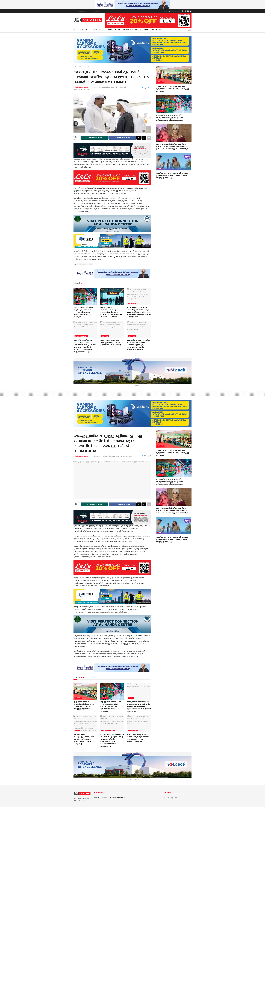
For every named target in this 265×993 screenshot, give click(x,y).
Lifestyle (144, 30)
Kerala (102, 30)
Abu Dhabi (86, 66)
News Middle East (83, 798)
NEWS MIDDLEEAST (79, 11)
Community (156, 30)
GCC (87, 30)
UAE (74, 30)
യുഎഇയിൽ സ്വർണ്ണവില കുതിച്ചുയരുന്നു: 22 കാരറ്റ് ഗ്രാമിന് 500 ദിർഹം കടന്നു (110, 342)
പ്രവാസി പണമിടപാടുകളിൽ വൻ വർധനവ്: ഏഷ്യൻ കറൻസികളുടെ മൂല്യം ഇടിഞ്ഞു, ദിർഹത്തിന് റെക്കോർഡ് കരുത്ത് (138, 345)
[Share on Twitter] (138, 138)
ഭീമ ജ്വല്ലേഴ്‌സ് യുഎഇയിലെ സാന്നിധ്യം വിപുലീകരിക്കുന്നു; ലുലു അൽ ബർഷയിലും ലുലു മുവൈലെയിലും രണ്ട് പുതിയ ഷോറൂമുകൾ (139, 312)
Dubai (85, 430)
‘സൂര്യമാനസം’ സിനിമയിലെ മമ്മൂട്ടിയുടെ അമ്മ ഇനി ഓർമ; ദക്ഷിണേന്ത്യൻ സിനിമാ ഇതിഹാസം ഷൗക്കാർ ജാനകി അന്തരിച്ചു (172, 146)
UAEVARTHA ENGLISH (94, 11)
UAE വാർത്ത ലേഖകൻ (82, 87)
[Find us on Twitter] (185, 11)
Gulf (82, 30)
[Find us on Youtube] (191, 11)
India (95, 30)
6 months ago (96, 87)
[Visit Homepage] (87, 20)
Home (75, 66)
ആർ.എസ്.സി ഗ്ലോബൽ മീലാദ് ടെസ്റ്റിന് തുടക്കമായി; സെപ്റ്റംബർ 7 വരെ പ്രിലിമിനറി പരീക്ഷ (138, 738)
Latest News (82, 264)
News (110, 30)
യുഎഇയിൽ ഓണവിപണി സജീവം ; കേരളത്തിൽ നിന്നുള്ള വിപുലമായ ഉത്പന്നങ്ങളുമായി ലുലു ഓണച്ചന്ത (83, 312)
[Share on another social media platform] (149, 138)
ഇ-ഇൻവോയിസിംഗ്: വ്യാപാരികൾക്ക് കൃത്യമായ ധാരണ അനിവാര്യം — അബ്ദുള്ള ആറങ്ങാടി (172, 88)
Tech (117, 30)
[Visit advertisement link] (132, 4)
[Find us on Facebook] (182, 11)
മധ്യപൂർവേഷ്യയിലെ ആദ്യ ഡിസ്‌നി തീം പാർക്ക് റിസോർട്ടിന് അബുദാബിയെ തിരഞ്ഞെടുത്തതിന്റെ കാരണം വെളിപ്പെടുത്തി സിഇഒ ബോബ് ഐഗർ (84, 346)
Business (78, 303)
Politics (120, 87)
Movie (159, 139)
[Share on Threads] (144, 138)
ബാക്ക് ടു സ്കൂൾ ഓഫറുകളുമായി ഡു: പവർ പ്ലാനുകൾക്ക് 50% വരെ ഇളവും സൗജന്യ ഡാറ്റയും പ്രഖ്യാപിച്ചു (172, 175)
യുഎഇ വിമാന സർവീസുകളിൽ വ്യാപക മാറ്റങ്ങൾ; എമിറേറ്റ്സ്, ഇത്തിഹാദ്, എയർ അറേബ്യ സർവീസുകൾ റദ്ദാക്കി (111, 312)
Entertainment (130, 30)
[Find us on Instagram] (188, 11)
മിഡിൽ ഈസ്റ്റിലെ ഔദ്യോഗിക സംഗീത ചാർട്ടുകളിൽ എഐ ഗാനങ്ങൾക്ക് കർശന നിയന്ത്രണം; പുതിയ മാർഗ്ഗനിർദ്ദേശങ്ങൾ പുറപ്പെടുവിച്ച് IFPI (112, 740)
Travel (104, 303)
